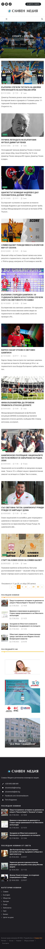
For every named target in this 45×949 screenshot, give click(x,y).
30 (38, 587)
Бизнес (5, 914)
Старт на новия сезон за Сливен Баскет (21, 560)
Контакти (5, 943)
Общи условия (29, 941)
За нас (11, 941)
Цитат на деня (8, 917)
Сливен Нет (38, 938)
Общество (7, 898)
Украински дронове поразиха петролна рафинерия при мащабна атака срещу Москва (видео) (26, 865)
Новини (18, 941)
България (6, 895)
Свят (4, 911)
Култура (6, 901)
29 (33, 587)
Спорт (5, 82)
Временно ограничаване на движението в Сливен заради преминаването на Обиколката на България (26, 613)
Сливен (5, 892)
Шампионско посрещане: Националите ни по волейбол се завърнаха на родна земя (22, 458)
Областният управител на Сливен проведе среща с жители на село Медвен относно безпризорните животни (25, 637)
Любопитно (7, 908)
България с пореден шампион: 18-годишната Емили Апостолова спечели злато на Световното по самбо (22, 297)
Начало (3, 941)
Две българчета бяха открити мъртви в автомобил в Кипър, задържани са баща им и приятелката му (26, 852)
